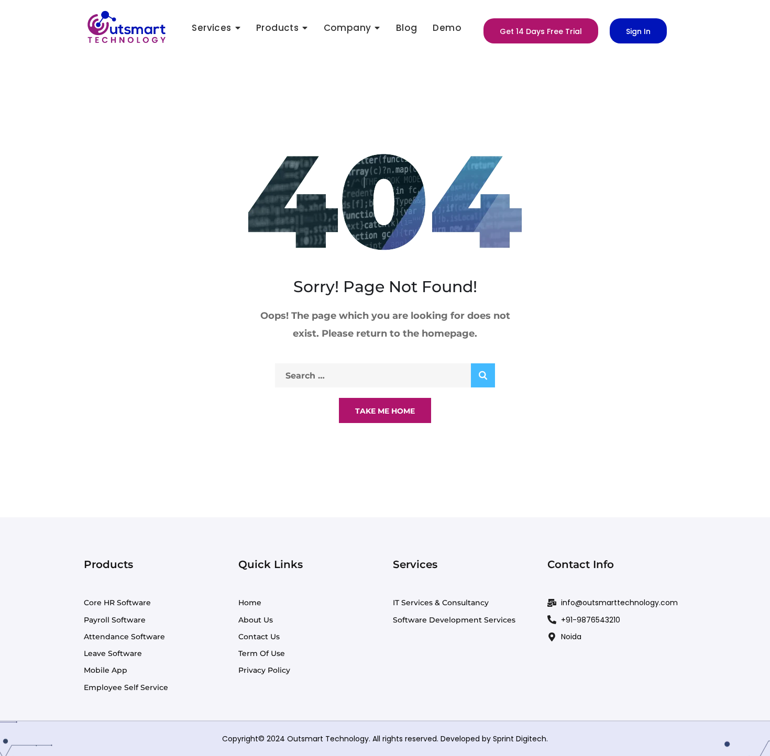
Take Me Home (385, 411)
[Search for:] (385, 376)
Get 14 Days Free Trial (541, 31)
